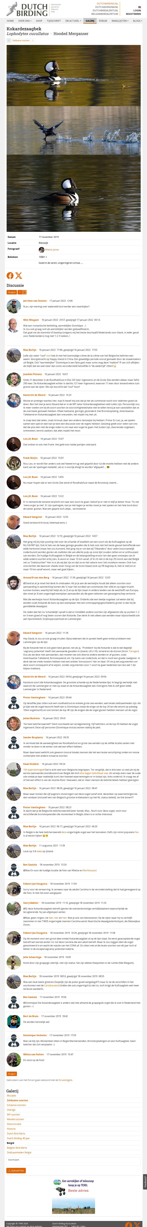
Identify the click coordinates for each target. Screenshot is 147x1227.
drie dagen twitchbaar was (94, 773)
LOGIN (137, 10)
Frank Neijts (30, 457)
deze (64, 832)
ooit (48, 355)
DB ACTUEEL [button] (72, 20)
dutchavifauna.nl (106, 7)
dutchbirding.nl (107, 3)
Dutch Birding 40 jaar (18, 1138)
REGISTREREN (133, 14)
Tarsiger (133, 651)
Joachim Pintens (32, 374)
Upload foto (17, 1170)
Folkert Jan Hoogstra (35, 883)
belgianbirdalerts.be (104, 14)
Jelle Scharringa (32, 957)
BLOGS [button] (137, 20)
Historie (11, 1128)
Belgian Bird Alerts (17, 1147)
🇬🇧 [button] (139, 7)
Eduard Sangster (32, 516)
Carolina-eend (51, 985)
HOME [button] (10, 20)
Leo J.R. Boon (30, 438)
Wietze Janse (52, 249)
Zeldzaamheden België (19, 1152)
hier (51, 917)
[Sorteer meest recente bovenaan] (24, 292)
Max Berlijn (29, 349)
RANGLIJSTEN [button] (119, 20)
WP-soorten (13, 1114)
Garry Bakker (30, 902)
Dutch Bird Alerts (16, 1133)
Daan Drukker (31, 764)
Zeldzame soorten (20, 40)
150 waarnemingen (33, 769)
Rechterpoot (90, 870)
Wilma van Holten (33, 1054)
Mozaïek (11, 1095)
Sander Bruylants (33, 737)
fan (137, 832)
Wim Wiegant (31, 319)
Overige (11, 1109)
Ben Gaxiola (30, 864)
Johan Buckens (31, 718)
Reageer (12, 292)
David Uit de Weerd (34, 395)
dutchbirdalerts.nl (105, 10)
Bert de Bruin (30, 1016)
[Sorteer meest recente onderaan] (20, 292)
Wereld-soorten (15, 1119)
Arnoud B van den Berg (36, 577)
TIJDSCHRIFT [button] (54, 20)
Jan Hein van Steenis (35, 300)
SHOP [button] (39, 20)
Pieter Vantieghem (34, 697)
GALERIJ (90, 20)
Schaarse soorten (16, 1105)
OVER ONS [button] (24, 20)
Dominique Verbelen (35, 1035)
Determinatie (14, 1124)
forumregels (65, 1080)
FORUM (103, 20)
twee (39, 851)
